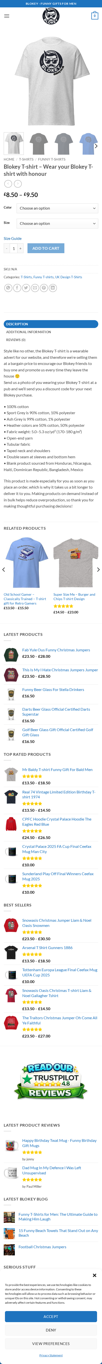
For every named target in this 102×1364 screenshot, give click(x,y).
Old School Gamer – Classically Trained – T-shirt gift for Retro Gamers (25, 598)
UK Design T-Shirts (68, 277)
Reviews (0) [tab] (16, 340)
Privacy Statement (51, 1355)
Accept (51, 1316)
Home (9, 159)
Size (7, 223)
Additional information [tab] (28, 332)
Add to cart (46, 248)
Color (8, 207)
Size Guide (13, 238)
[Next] (90, 81)
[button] (94, 1275)
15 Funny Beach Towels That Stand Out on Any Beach (58, 1232)
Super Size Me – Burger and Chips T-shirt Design (74, 596)
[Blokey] (51, 16)
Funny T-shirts (51, 159)
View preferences (51, 1343)
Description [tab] (17, 324)
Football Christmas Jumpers (42, 1246)
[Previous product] (18, 184)
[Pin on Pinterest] (44, 288)
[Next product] (8, 184)
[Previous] (11, 81)
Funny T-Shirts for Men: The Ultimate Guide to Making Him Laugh (58, 1216)
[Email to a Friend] (35, 288)
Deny (51, 1330)
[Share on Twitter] (26, 288)
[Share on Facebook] (17, 288)
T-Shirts (26, 159)
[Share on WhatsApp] (8, 288)
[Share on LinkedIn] (53, 288)
